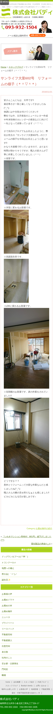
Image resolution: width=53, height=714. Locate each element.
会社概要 (16, 682)
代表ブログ (42, 682)
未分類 (5, 652)
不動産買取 (45, 689)
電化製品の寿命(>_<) (40, 544)
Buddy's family (27, 686)
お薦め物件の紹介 (44, 528)
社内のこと (7, 657)
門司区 (5, 669)
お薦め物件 (7, 611)
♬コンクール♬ (9, 562)
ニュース (6, 617)
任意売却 (6, 646)
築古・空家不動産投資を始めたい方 (26, 693)
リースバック (8, 629)
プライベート (8, 623)
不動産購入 (7, 640)
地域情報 (34, 689)
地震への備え (8, 568)
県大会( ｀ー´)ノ (9, 574)
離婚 (4, 675)
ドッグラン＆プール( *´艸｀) (15, 556)
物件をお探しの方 (9, 689)
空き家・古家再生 (10, 663)
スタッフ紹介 (29, 682)
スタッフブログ (16, 67)
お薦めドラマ (8, 600)
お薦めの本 (7, 605)
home (8, 682)
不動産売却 (7, 634)
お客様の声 (7, 594)
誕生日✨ (6, 580)
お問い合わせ (41, 686)
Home (3, 67)
